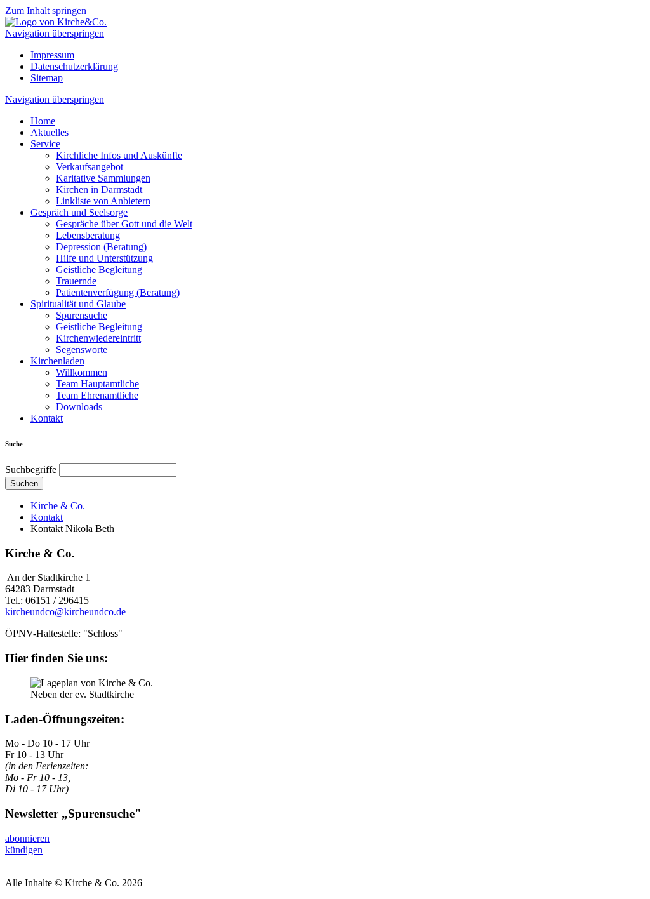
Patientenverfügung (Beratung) (118, 292)
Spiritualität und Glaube (78, 303)
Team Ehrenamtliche (97, 395)
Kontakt (46, 418)
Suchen (24, 483)
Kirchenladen (57, 361)
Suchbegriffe (30, 469)
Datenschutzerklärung (74, 66)
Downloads (79, 406)
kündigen (24, 849)
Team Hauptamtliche (97, 383)
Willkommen (81, 372)
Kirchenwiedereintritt (98, 338)
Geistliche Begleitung (99, 269)
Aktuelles (49, 132)
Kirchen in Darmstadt (99, 189)
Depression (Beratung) (101, 246)
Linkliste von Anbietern (103, 201)
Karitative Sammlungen (103, 178)
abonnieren (27, 838)
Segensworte (81, 349)
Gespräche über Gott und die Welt (124, 223)
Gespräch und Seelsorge (79, 212)
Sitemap (46, 77)
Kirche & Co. (57, 505)
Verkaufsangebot (89, 166)
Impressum (52, 55)
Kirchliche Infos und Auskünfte (119, 155)
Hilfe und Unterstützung (104, 258)
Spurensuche (81, 315)
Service (45, 143)
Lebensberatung (88, 235)
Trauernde (76, 281)
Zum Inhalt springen (45, 10)
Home (42, 121)
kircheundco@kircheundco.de (65, 611)
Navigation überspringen (54, 33)
